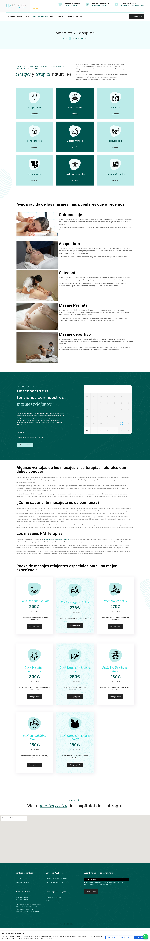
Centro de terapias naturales (46, 924)
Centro (27, 16)
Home (65, 39)
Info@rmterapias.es (99, 5)
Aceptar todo (141, 937)
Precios (71, 16)
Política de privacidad (53, 897)
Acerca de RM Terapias (14, 16)
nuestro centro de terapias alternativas (56, 539)
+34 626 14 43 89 (71, 5)
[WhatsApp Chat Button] (145, 936)
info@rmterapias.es (22, 882)
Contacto (80, 16)
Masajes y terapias (40, 16)
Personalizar (112, 937)
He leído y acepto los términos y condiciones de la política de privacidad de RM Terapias (103, 883)
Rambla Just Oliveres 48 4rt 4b (132, 5)
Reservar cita (119, 924)
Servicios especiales (57, 16)
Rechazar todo (126, 937)
